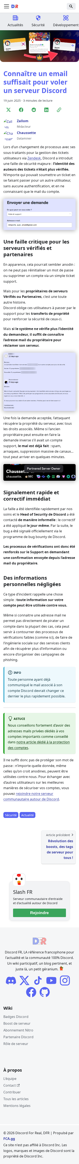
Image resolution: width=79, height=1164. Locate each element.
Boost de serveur (17, 1023)
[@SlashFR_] (31, 992)
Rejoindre (39, 913)
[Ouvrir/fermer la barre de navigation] (6, 6)
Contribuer (12, 1092)
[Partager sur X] (8, 110)
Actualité (27, 815)
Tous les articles (16, 1099)
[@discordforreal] (24, 980)
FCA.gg (9, 1138)
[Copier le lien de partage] (59, 110)
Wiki (7, 1008)
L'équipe (9, 1078)
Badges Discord (15, 1016)
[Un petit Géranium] (61, 969)
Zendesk (34, 158)
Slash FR (22, 891)
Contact (9, 1085)
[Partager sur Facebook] (21, 110)
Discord (56, 1150)
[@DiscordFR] (45, 992)
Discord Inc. (51, 1145)
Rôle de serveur (15, 1043)
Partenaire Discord (18, 1037)
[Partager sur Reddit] (34, 110)
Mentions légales (17, 1105)
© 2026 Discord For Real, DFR (26, 1133)
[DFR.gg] (38, 980)
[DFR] (51, 980)
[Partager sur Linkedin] (46, 110)
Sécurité (11, 815)
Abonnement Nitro (18, 1030)
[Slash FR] (11, 980)
